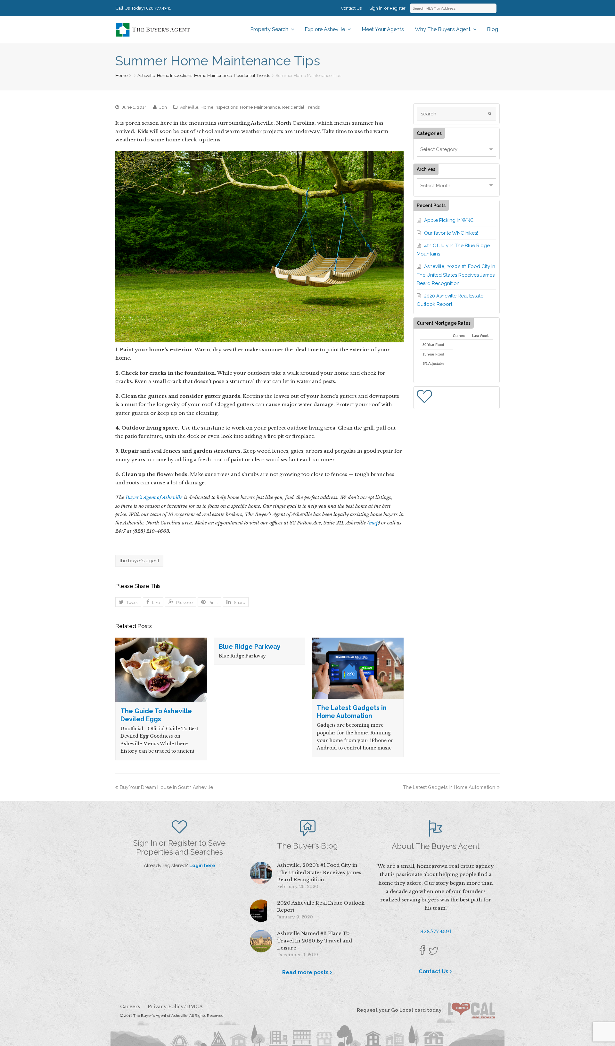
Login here (202, 865)
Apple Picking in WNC (449, 220)
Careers (130, 1006)
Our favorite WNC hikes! (451, 233)
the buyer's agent (139, 561)
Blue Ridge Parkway (250, 646)
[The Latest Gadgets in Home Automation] (358, 668)
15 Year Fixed (433, 354)
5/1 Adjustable (433, 363)
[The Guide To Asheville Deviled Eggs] (161, 670)
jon (163, 107)
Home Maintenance (213, 75)
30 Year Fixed (433, 345)
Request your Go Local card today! (402, 1010)
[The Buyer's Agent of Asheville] (152, 29)
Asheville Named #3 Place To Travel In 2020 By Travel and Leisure (314, 940)
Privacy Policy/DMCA (175, 1006)
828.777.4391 (158, 8)
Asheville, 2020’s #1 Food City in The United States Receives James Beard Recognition (456, 275)
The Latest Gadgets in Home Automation (449, 787)
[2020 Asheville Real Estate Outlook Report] (261, 911)
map (373, 523)
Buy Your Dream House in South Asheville (166, 787)
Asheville (146, 75)
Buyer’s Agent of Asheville (154, 497)
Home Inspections (174, 75)
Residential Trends (252, 75)
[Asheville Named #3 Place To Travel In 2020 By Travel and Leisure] (261, 941)
